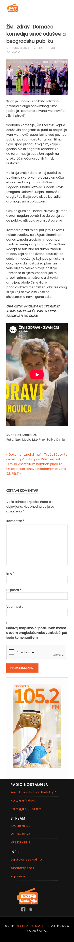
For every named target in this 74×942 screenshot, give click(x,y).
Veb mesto (14, 606)
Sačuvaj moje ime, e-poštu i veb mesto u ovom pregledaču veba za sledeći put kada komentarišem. (36, 633)
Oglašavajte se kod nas (27, 860)
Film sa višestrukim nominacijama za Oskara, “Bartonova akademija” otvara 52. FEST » (36, 469)
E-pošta (13, 590)
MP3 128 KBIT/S (20, 842)
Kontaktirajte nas (22, 868)
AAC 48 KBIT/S (20, 826)
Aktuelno (13, 52)
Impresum (18, 876)
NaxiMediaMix (30, 926)
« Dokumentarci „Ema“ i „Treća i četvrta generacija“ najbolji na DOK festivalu (36, 457)
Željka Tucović (44, 48)
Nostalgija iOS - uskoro (26, 809)
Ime (10, 573)
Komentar (15, 521)
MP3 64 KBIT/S (20, 834)
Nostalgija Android (23, 801)
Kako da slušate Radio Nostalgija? (33, 792)
